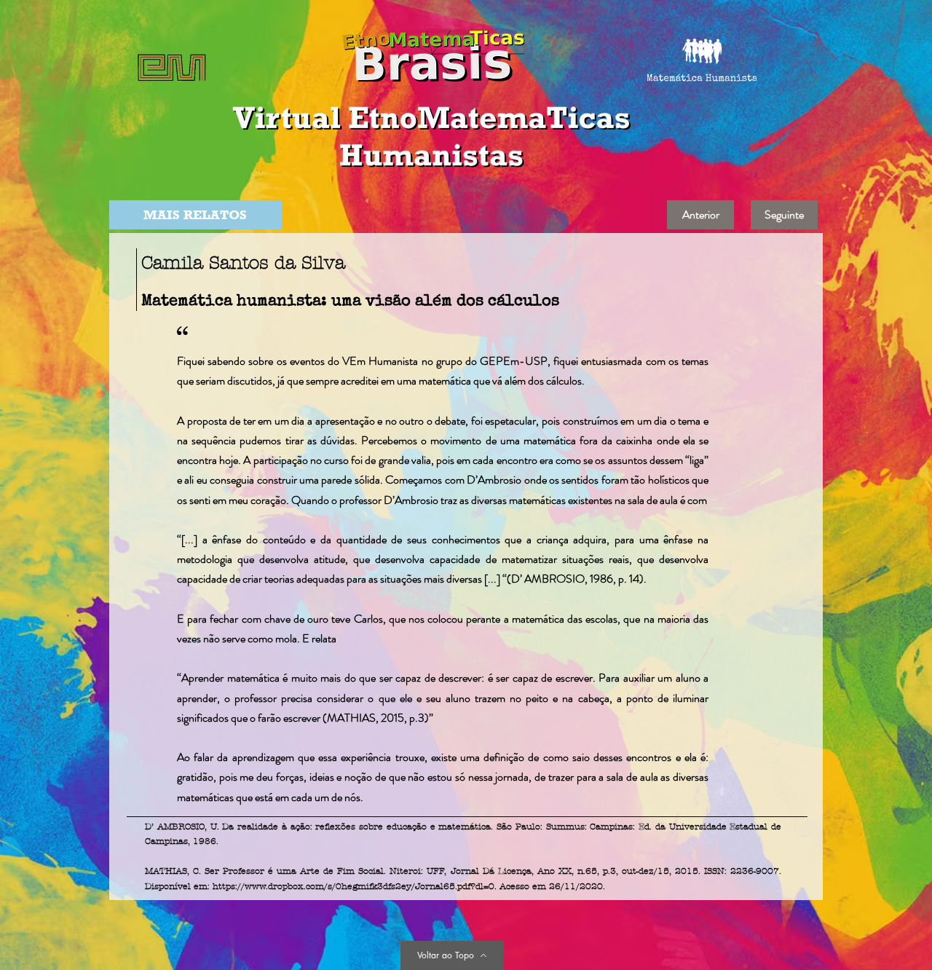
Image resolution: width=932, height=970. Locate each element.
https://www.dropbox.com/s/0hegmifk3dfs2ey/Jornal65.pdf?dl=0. (355, 886)
